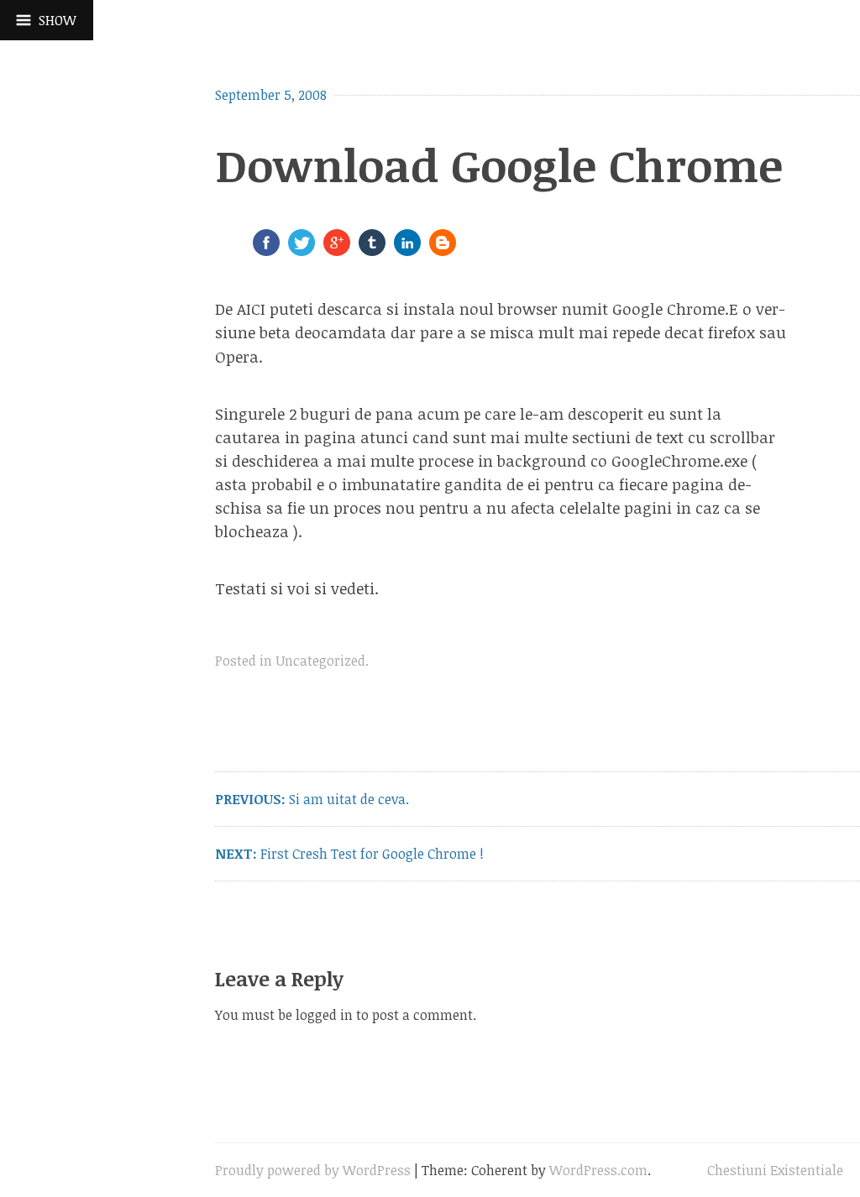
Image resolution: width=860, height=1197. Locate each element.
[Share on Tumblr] (372, 250)
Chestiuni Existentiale (775, 1170)
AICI (251, 308)
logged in (324, 1015)
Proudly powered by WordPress (313, 1170)
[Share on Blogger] (442, 250)
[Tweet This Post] (301, 250)
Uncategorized (320, 660)
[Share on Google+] (336, 250)
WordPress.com (598, 1170)
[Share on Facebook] (266, 250)
